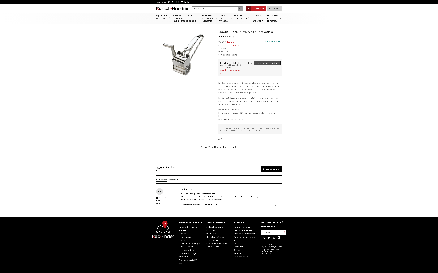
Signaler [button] (207, 204)
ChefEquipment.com (268, 251)
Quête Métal (212, 240)
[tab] (161, 180)
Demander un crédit (243, 230)
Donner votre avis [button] (271, 169)
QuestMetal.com (267, 253)
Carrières (183, 233)
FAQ (235, 243)
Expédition (239, 246)
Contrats (210, 230)
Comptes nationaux (215, 237)
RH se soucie (185, 237)
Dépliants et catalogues (190, 243)
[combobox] (217, 9)
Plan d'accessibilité (188, 260)
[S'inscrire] (283, 232)
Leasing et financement (245, 233)
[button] (274, 8)
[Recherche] (240, 9)
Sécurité (238, 253)
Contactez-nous (242, 227)
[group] (168, 167)
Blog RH (182, 240)
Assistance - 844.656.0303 (168, 2)
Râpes (236, 45)
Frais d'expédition (226, 65)
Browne (230, 42)
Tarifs (181, 263)
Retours (237, 250)
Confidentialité (241, 256)
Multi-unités (212, 233)
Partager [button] (224, 139)
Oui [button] (202, 204)
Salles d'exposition (215, 227)
